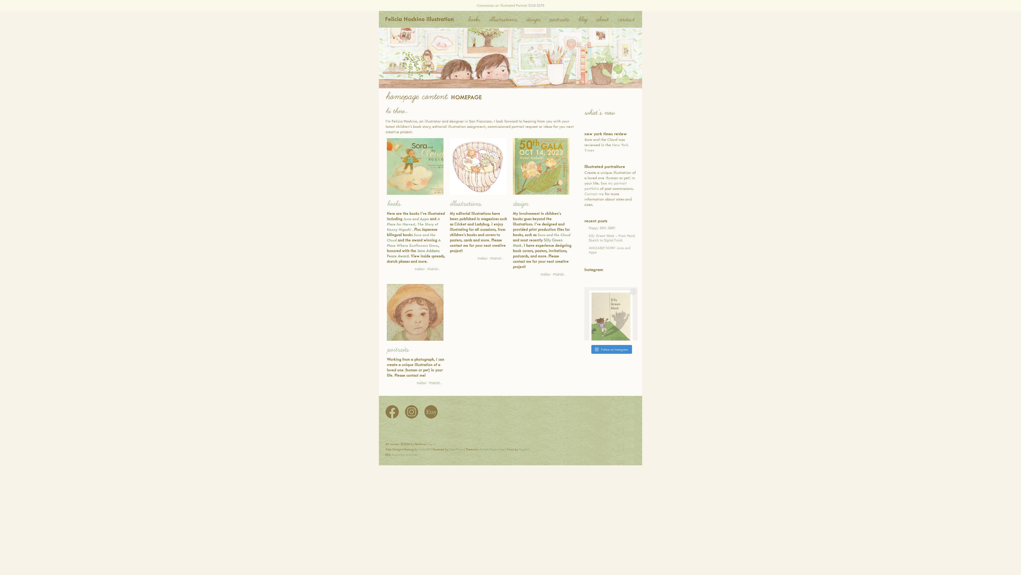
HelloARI (424, 449)
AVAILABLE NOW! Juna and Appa (609, 250)
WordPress (456, 449)
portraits (398, 349)
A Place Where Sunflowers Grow (414, 242)
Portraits (559, 19)
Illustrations (503, 19)
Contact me (594, 193)
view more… (427, 268)
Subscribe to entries (404, 455)
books (393, 203)
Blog (582, 19)
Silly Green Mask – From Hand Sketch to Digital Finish (612, 237)
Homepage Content (416, 96)
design (520, 203)
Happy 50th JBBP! (602, 228)
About (602, 19)
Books (474, 19)
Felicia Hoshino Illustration (419, 19)
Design (533, 19)
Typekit (524, 449)
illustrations (465, 203)
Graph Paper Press (492, 449)
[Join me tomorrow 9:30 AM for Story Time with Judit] (611, 313)
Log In (432, 444)
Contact (625, 19)
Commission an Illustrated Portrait (502, 5)
